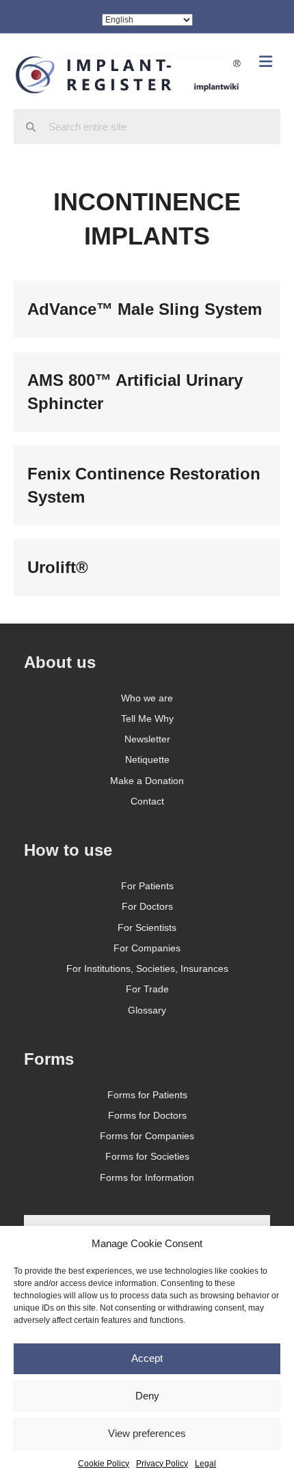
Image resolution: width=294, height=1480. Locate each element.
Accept (147, 1358)
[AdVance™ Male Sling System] (147, 309)
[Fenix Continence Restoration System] (147, 485)
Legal (205, 1463)
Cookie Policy (103, 1463)
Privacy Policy (162, 1463)
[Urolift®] (147, 567)
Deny (147, 1395)
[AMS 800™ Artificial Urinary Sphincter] (147, 392)
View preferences (147, 1433)
